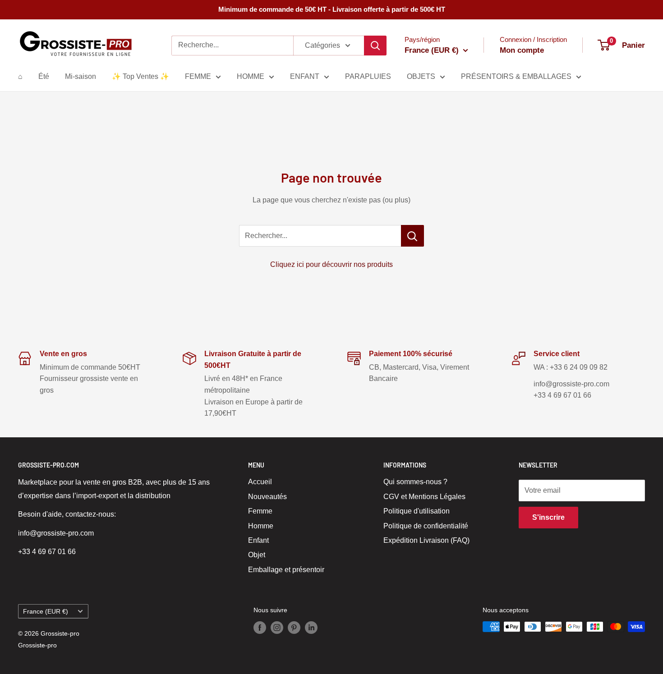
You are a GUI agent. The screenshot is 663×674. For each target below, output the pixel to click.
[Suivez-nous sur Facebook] (259, 627)
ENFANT (304, 76)
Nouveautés (267, 496)
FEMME (198, 76)
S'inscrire (548, 517)
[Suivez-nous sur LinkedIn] (311, 627)
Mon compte (522, 50)
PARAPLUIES (368, 76)
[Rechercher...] (412, 236)
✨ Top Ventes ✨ (140, 76)
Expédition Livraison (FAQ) (426, 540)
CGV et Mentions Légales (424, 496)
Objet (256, 555)
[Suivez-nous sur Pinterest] (294, 627)
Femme (260, 511)
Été (43, 76)
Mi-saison (80, 76)
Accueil (260, 482)
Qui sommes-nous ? (415, 482)
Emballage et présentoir (286, 569)
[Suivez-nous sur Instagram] (277, 627)
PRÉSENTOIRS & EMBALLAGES (516, 76)
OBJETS (421, 76)
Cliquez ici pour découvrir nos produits (331, 264)
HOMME (250, 76)
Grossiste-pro (37, 645)
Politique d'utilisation (416, 511)
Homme (260, 526)
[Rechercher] (375, 45)
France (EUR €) (45, 611)
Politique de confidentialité (425, 526)
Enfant (258, 540)
